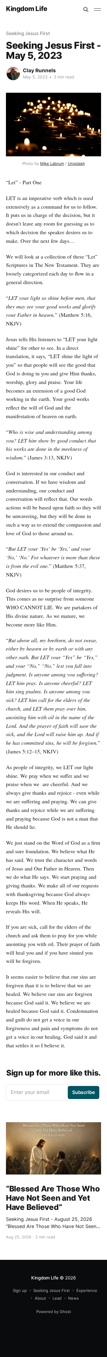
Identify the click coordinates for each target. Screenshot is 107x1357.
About (40, 1298)
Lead (57, 1298)
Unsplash (76, 163)
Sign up (20, 1290)
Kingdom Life (26, 9)
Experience (86, 1290)
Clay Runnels (39, 70)
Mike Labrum (52, 163)
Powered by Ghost (53, 1311)
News (73, 1298)
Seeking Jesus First (28, 33)
